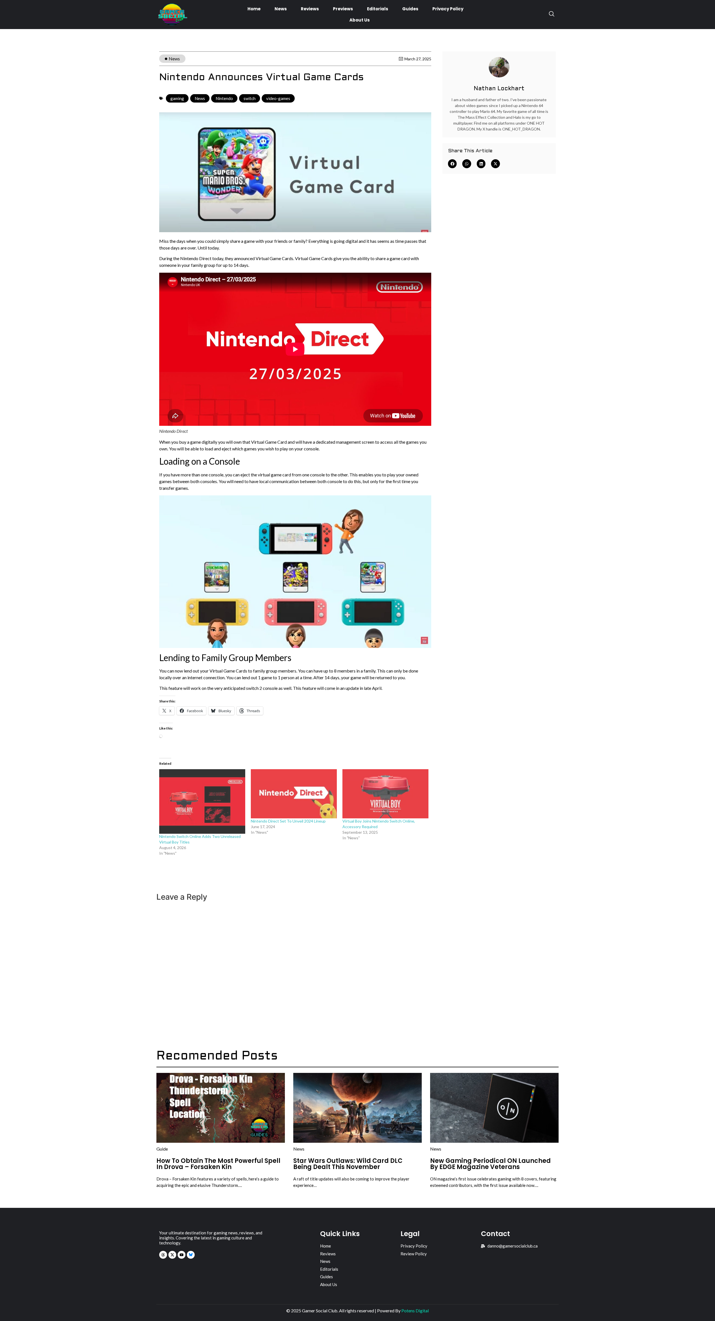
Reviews (310, 9)
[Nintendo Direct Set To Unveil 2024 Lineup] (294, 793)
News (281, 9)
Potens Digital (415, 1310)
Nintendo (224, 98)
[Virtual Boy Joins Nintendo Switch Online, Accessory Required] (385, 793)
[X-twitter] (172, 1255)
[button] (452, 163)
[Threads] (163, 1255)
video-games (278, 98)
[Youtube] (181, 1255)
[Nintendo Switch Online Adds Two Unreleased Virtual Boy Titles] (202, 801)
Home (254, 9)
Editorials (377, 9)
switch (250, 98)
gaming (177, 98)
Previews (343, 9)
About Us (359, 20)
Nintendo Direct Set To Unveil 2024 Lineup (288, 821)
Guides (410, 9)
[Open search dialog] (551, 14)
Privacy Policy (447, 9)
